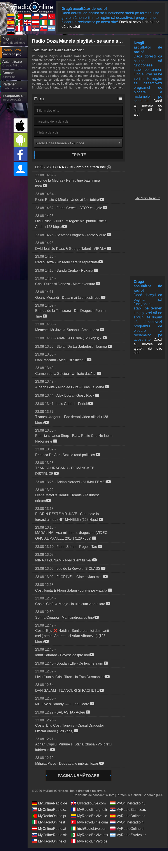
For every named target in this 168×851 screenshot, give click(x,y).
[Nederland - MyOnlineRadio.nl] (10, 28)
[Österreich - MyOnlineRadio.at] (35, 22)
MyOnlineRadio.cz (52, 809)
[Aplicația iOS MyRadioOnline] (21, 125)
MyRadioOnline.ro (147, 198)
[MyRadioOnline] (29, 4)
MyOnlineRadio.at (52, 828)
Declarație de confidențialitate (94, 795)
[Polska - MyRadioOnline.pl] (19, 34)
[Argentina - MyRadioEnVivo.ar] (51, 28)
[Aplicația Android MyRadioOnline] (21, 140)
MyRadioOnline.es (130, 816)
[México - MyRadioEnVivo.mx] (19, 22)
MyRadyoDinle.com (92, 822)
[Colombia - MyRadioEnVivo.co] (10, 16)
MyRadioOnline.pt (52, 816)
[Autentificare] (21, 169)
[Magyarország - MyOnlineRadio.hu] (27, 16)
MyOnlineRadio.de (52, 803)
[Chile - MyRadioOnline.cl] (35, 16)
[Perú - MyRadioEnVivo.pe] (19, 28)
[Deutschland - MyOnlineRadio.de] (10, 34)
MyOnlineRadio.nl (130, 822)
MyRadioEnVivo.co (92, 816)
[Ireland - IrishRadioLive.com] (43, 22)
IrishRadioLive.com (92, 828)
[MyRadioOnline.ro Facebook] (21, 154)
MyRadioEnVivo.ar (131, 835)
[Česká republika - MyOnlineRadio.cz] (43, 16)
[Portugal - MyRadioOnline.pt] (19, 16)
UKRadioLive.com (91, 803)
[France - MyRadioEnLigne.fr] (27, 28)
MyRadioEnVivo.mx (92, 835)
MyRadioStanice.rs (131, 809)
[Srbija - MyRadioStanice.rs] (35, 28)
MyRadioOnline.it (51, 822)
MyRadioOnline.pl (130, 828)
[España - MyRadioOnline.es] (10, 22)
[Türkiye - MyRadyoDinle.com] (51, 16)
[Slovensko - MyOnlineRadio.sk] (43, 28)
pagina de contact (110, 87)
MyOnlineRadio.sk (52, 835)
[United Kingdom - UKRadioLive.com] (27, 22)
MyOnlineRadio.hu (130, 803)
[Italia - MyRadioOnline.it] (51, 22)
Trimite (79, 155)
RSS (160, 795)
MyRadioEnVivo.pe (92, 841)
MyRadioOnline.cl (52, 841)
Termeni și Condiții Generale (135, 795)
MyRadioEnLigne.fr (92, 809)
